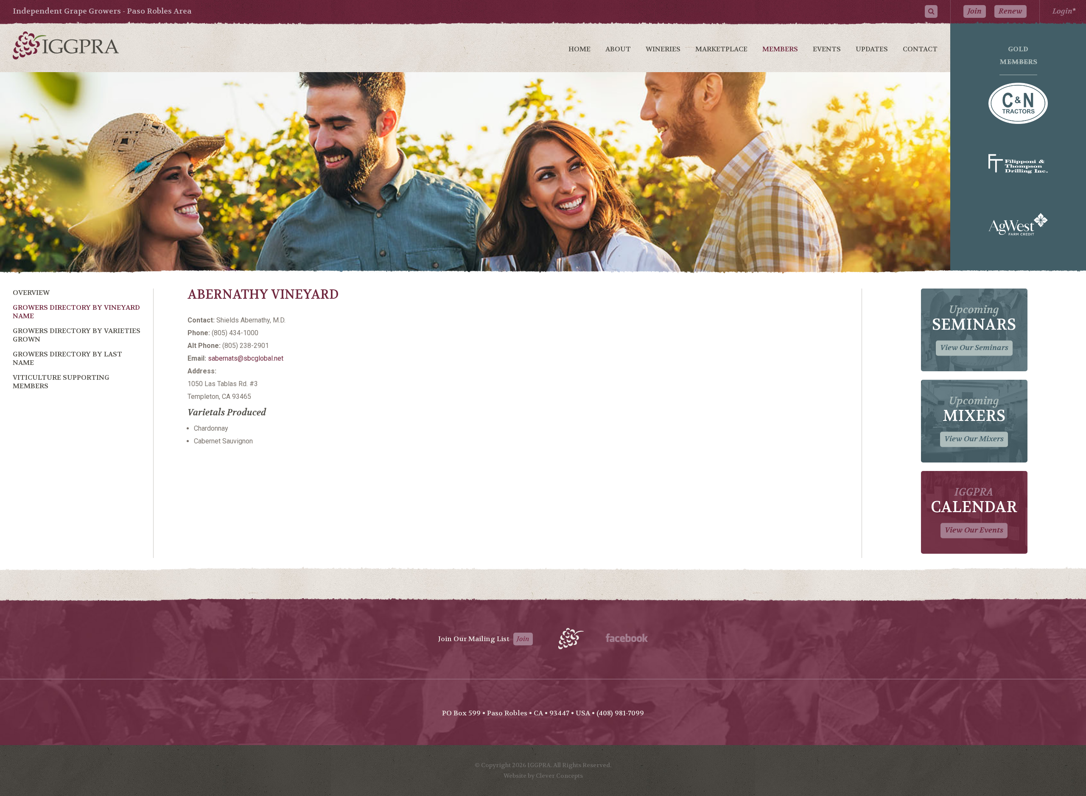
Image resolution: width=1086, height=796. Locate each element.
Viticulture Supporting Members (61, 381)
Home (579, 49)
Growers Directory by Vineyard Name (76, 311)
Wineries (663, 49)
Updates (872, 49)
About (618, 49)
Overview (31, 292)
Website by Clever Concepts (543, 775)
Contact (920, 49)
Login (1062, 11)
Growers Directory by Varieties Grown (76, 335)
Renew (1010, 11)
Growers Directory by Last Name (67, 358)
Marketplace (721, 49)
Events (827, 49)
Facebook (627, 637)
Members (780, 49)
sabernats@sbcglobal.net (245, 358)
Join (975, 11)
